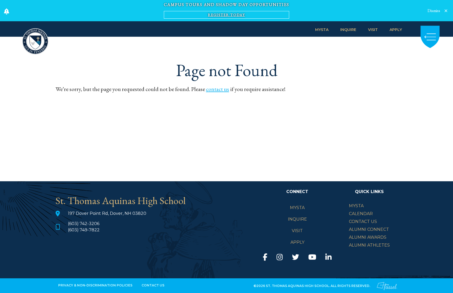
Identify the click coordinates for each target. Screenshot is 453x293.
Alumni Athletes (369, 245)
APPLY (396, 29)
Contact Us (363, 221)
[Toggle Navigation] (430, 37)
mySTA (356, 205)
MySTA (321, 29)
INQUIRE (348, 29)
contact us (217, 89)
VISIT (373, 29)
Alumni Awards (367, 237)
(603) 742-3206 (83, 223)
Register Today (226, 15)
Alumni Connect (369, 229)
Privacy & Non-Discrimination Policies (95, 285)
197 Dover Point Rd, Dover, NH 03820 (107, 213)
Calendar (361, 213)
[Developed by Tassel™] (387, 285)
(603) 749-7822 (84, 229)
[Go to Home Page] (35, 40)
